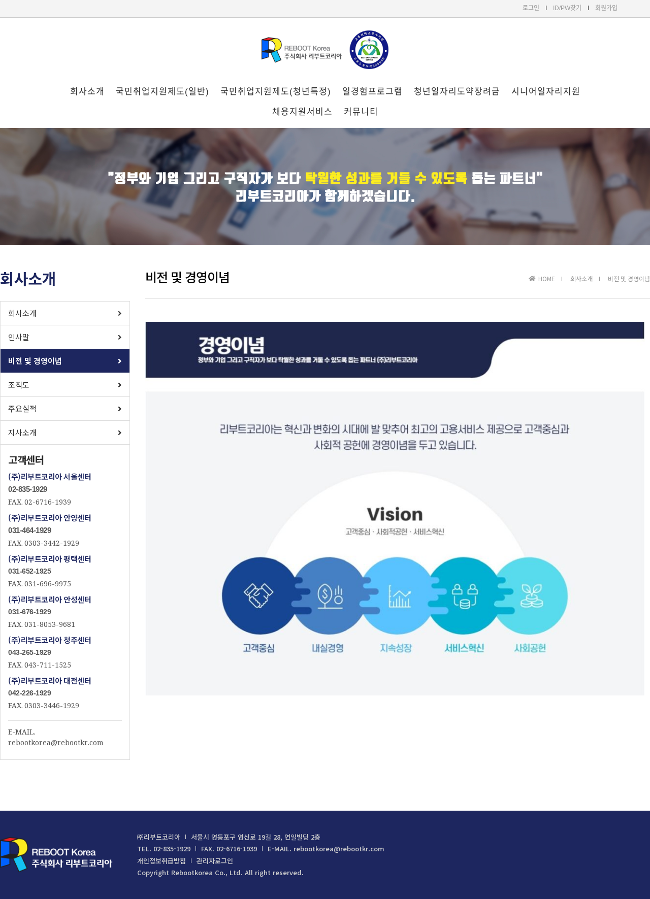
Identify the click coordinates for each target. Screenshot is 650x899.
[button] (65, 313)
